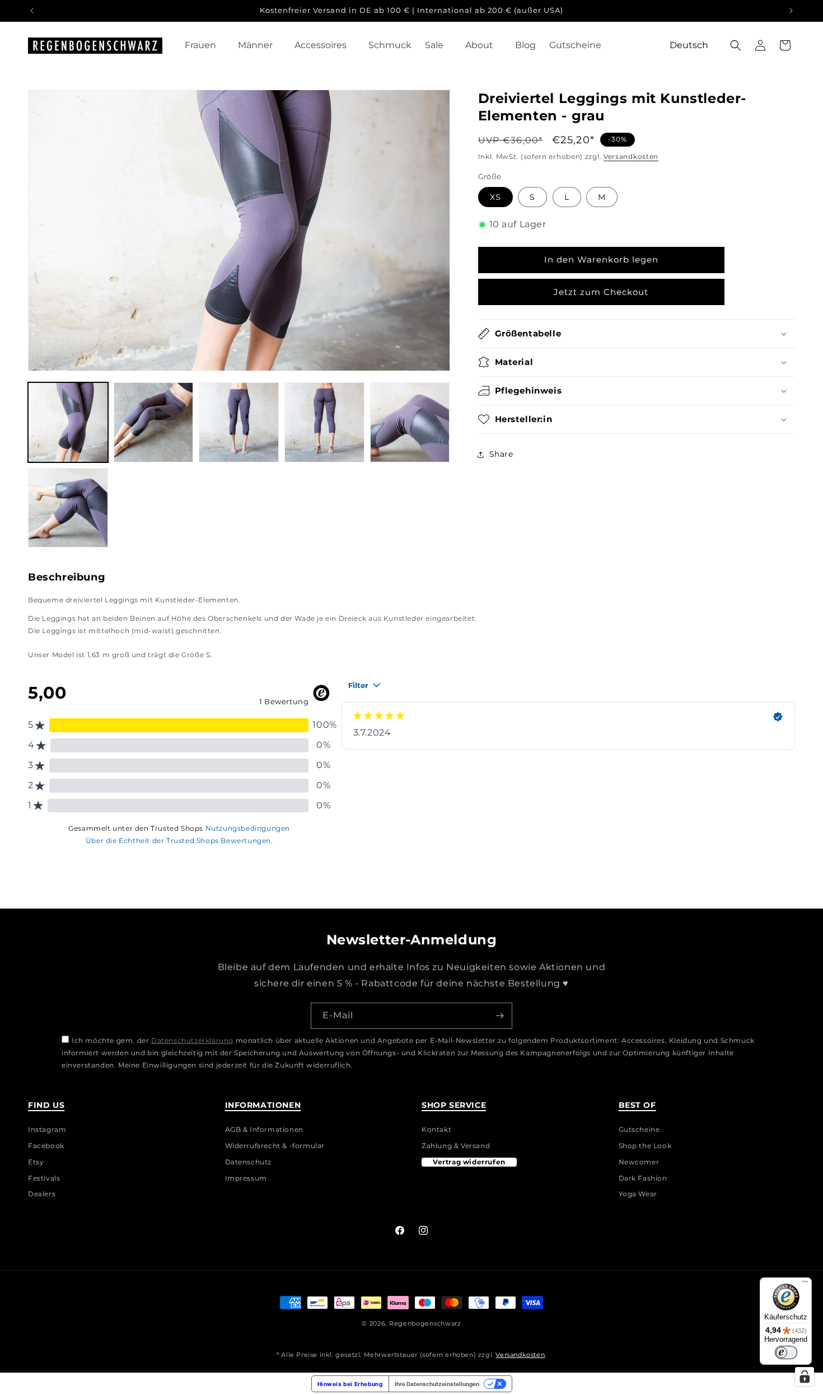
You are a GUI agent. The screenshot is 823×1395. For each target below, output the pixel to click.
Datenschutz (248, 1162)
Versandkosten (631, 156)
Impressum (246, 1178)
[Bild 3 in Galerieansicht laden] (239, 422)
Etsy (36, 1162)
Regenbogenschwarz (425, 1323)
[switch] (786, 1352)
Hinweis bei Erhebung (350, 1383)
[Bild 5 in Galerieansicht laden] (410, 422)
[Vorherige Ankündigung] (32, 10)
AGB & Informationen (264, 1131)
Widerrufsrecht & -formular (275, 1146)
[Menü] (805, 1284)
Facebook (46, 1146)
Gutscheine (639, 1131)
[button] (204, 45)
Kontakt (436, 1131)
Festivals (44, 1178)
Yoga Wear (638, 1194)
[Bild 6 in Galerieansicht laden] (68, 508)
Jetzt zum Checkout (601, 292)
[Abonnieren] (499, 1016)
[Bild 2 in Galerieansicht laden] (154, 422)
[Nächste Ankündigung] (791, 10)
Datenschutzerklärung (192, 1040)
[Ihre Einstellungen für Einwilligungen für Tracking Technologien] (804, 1376)
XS (495, 197)
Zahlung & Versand (456, 1146)
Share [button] (501, 454)
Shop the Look (645, 1146)
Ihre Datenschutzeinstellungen (437, 1383)
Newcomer (639, 1162)
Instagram (47, 1131)
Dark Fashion (643, 1178)
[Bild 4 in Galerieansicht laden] (324, 422)
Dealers (41, 1194)
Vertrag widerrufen (469, 1162)
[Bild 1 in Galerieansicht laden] (68, 422)
